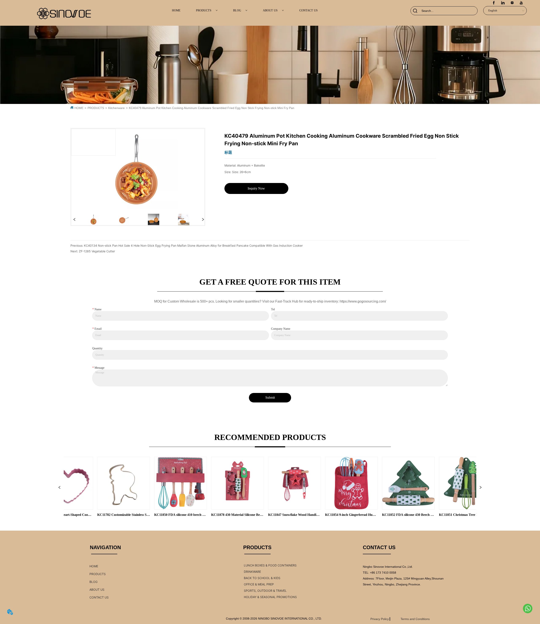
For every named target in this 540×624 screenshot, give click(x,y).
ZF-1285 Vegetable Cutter (97, 251)
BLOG (237, 10)
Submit (270, 397)
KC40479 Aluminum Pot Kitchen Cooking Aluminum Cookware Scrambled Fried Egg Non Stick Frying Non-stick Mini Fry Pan (211, 108)
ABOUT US (270, 10)
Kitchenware (116, 108)
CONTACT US (308, 10)
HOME (176, 10)
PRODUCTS (203, 10)
